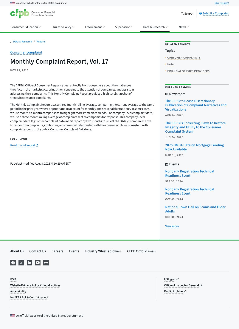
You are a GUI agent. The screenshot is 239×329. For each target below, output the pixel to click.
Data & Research (22, 41)
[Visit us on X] (21, 262)
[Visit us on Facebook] (13, 262)
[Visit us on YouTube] (38, 262)
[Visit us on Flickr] (46, 262)
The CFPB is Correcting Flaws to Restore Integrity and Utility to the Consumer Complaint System (195, 127)
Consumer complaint (26, 52)
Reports (41, 41)
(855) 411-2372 (222, 3)
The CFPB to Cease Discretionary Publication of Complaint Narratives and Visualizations (196, 105)
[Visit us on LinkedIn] (29, 262)
